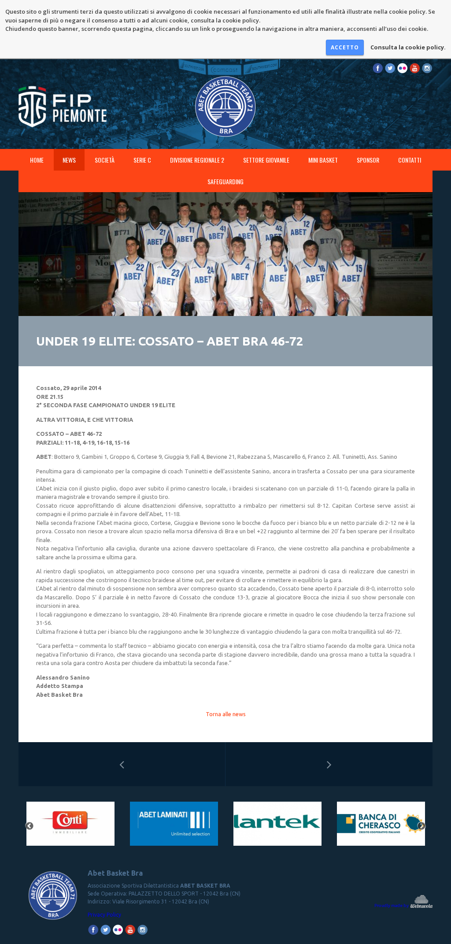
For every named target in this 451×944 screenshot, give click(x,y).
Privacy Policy (104, 915)
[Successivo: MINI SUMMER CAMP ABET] (329, 764)
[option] (70, 826)
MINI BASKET (323, 159)
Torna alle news (226, 714)
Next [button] (421, 826)
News (69, 159)
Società (105, 159)
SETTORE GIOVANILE (266, 159)
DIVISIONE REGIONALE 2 (197, 159)
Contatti (409, 159)
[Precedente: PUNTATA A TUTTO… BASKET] (121, 764)
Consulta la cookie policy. (408, 47)
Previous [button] (29, 826)
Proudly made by (392, 905)
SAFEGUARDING (225, 181)
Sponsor (368, 159)
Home (37, 159)
